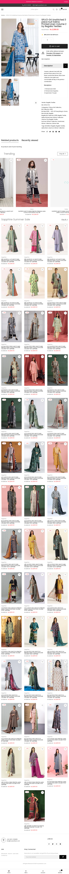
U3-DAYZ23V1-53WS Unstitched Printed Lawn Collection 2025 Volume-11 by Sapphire (10, 348)
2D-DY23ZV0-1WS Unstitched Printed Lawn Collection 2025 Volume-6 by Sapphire (56, 478)
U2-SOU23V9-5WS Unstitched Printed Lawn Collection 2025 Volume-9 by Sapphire (56, 348)
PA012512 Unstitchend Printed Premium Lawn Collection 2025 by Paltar (17, 211)
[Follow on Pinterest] (60, 844)
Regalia (51, 113)
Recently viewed (30, 140)
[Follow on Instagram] (56, 844)
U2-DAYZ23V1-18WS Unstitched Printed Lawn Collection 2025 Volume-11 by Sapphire (33, 348)
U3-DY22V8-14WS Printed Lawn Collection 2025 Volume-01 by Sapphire (56, 740)
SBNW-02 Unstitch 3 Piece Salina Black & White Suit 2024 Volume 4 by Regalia (52, 211)
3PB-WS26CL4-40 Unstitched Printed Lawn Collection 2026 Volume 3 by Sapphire (10, 260)
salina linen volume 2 (47, 128)
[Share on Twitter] (50, 131)
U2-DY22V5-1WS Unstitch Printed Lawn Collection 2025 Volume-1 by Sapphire (11, 740)
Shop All (61, 154)
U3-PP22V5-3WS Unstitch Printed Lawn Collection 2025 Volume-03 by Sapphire (11, 609)
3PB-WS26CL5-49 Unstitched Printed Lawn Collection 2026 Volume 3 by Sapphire (56, 260)
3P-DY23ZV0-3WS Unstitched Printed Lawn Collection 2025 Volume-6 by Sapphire (10, 522)
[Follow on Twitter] (52, 844)
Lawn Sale (15, 853)
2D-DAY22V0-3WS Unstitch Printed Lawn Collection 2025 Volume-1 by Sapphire (33, 740)
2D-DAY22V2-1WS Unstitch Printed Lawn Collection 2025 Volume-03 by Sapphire (33, 653)
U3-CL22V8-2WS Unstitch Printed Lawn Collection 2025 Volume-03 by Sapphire (34, 609)
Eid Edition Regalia (50, 126)
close (3, 1)
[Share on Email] (59, 131)
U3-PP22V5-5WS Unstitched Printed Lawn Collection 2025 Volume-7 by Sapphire (56, 435)
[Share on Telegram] (56, 131)
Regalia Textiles (50, 102)
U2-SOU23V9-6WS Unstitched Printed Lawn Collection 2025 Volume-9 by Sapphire (33, 391)
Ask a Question (45, 59)
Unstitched (61, 121)
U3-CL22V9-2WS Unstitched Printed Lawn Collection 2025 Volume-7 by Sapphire (10, 478)
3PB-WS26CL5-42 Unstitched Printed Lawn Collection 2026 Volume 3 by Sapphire (33, 304)
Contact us (4, 855)
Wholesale (4, 853)
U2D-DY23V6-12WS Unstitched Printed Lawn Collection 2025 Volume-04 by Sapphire (56, 566)
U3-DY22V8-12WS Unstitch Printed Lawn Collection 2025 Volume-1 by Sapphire (10, 696)
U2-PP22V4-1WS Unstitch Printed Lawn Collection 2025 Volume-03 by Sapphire (11, 653)
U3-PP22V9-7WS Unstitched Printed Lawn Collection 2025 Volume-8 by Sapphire (56, 391)
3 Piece (51, 107)
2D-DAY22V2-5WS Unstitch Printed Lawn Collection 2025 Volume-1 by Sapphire (56, 696)
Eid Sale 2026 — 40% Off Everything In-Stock (54, 111)
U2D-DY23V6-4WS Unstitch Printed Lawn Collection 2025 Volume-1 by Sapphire (56, 653)
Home (3, 15)
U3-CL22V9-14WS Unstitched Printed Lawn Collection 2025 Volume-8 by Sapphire (10, 435)
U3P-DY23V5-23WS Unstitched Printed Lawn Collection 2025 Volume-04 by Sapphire (33, 566)
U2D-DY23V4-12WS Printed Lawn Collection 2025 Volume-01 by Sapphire (11, 783)
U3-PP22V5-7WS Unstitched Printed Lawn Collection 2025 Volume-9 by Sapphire (10, 391)
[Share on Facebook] (47, 131)
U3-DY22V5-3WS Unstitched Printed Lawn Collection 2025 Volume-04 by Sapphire (10, 566)
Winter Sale (55, 123)
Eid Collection (57, 107)
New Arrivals (44, 113)
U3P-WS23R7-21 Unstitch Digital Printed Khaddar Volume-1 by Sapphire (34, 827)
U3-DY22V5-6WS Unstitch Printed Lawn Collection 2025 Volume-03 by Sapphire (56, 609)
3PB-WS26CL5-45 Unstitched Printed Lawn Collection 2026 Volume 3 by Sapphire (10, 304)
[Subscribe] (62, 857)
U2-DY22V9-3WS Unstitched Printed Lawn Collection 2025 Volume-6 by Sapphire (33, 522)
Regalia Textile (62, 115)
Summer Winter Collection (49, 121)
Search (10, 853)
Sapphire (3, 257)
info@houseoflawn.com (40, 5)
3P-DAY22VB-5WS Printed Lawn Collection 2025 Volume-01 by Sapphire (56, 783)
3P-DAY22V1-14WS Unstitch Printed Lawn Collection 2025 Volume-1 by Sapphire (33, 696)
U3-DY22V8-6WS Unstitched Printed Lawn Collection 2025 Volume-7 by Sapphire (33, 478)
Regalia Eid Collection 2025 (49, 115)
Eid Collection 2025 (47, 109)
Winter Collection (46, 123)
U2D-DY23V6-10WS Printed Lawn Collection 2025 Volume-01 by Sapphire (34, 783)
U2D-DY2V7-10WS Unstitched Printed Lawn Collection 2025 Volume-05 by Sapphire (56, 522)
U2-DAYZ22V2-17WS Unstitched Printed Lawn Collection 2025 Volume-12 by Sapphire (56, 304)
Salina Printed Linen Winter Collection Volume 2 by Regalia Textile (52, 118)
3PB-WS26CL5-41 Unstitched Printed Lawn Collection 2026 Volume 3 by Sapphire (33, 260)
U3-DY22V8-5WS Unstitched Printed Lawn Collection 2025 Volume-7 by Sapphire (33, 435)
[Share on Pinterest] (53, 131)
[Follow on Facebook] (49, 844)
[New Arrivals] (42, 1)
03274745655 (27, 5)
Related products (10, 140)
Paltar (17, 209)
